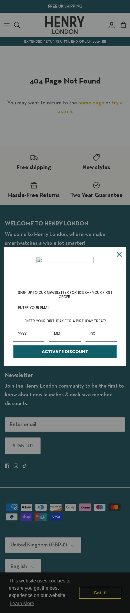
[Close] (119, 254)
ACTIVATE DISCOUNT (65, 352)
